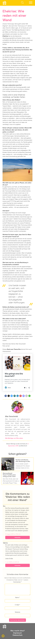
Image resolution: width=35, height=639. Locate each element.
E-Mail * (17, 605)
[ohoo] (4, 3)
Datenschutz (17, 635)
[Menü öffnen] (30, 3)
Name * (17, 597)
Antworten (17, 537)
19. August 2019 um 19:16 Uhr (13, 534)
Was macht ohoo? (17, 631)
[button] (6, 396)
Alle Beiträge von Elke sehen (14, 438)
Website (17, 612)
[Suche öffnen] (22, 3)
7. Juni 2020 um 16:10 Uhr (12, 562)
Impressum (17, 633)
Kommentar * (17, 582)
